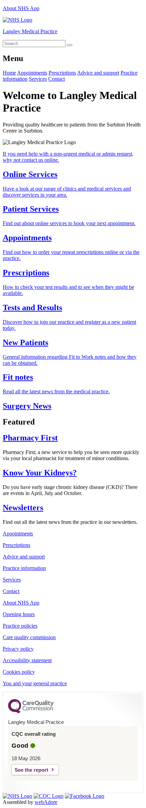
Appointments (32, 73)
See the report (31, 770)
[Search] (69, 45)
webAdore (46, 802)
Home (9, 73)
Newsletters (23, 507)
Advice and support (98, 73)
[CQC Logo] (31, 711)
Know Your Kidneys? (40, 472)
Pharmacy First (30, 437)
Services (38, 79)
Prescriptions (62, 73)
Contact (56, 79)
